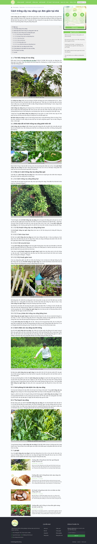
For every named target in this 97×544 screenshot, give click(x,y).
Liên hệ (78, 541)
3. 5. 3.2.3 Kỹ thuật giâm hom (19, 42)
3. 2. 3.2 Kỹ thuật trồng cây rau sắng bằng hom (23, 36)
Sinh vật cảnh (64, 2)
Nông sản (35, 2)
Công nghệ (58, 530)
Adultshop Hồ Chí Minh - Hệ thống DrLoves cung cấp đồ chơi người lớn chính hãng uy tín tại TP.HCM (74, 46)
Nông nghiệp (20, 2)
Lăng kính (46, 533)
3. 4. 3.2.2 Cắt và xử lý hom (19, 40)
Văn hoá (46, 528)
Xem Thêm (75, 59)
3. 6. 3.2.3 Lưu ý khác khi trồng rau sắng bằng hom (24, 44)
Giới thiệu (74, 541)
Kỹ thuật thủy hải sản (53, 2)
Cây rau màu (22, 7)
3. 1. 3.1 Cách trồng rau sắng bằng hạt (21, 34)
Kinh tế (45, 530)
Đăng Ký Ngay (75, 27)
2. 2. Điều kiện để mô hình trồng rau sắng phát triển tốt (25, 30)
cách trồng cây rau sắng (29, 60)
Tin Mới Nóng (75, 32)
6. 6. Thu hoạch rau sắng (18, 50)
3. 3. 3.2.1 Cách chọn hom (18, 38)
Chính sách (84, 541)
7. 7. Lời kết (14, 52)
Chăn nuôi (28, 2)
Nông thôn (73, 2)
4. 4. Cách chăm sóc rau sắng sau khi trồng (23, 46)
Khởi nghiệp (42, 2)
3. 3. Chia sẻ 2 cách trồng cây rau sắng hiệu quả (24, 32)
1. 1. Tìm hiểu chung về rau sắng (20, 28)
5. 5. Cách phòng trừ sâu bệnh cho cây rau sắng (24, 48)
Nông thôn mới (59, 535)
